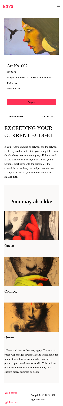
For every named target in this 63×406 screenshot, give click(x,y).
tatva (8, 6)
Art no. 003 (48, 116)
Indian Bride (15, 116)
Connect (10, 291)
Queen (9, 245)
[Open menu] (58, 6)
